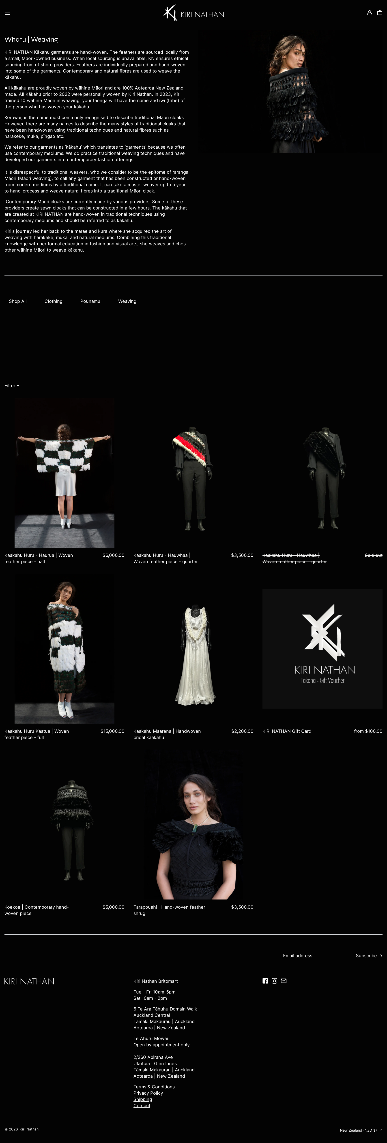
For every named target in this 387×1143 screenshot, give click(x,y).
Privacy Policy (148, 1093)
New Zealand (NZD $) (359, 1130)
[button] (380, 13)
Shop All (18, 301)
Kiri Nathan (29, 1129)
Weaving (127, 301)
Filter (9, 385)
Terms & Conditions (154, 1087)
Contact (141, 1105)
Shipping (142, 1099)
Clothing (53, 301)
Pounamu (90, 301)
